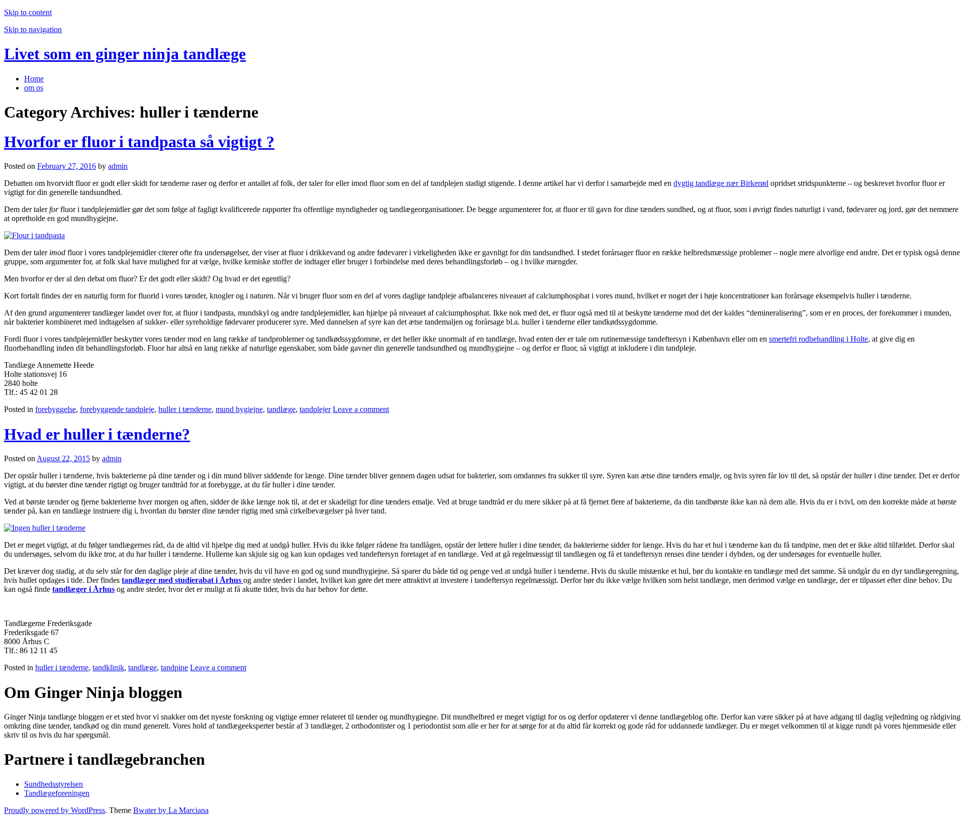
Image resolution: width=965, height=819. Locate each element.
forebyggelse (55, 409)
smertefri (784, 339)
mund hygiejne (239, 409)
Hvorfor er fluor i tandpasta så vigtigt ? (139, 142)
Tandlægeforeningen (56, 793)
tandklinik (108, 667)
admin (118, 166)
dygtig (684, 183)
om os (33, 87)
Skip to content (28, 12)
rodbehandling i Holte (833, 339)
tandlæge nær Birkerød (732, 183)
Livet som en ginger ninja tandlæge (125, 54)
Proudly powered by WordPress (54, 810)
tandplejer (315, 409)
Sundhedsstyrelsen (53, 784)
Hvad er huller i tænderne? (97, 434)
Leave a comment (361, 409)
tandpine (174, 667)
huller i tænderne (185, 409)
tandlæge (281, 409)
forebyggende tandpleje (117, 409)
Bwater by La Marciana (171, 810)
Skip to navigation (33, 29)
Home (34, 78)
